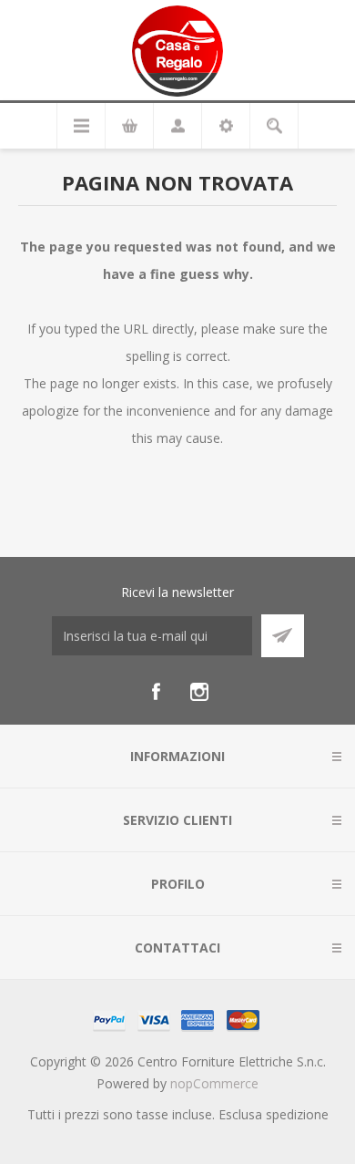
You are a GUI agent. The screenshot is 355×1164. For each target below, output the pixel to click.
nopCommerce (214, 1083)
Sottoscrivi (282, 635)
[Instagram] (199, 691)
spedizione (297, 1114)
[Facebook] (155, 691)
